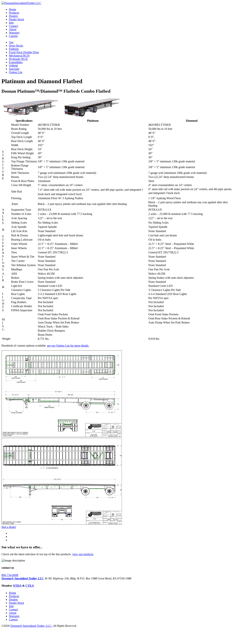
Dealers (13, 16)
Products (14, 12)
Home (12, 9)
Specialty (14, 68)
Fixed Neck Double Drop (24, 52)
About (12, 29)
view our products (82, 554)
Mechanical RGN (19, 55)
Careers (13, 36)
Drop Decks (16, 45)
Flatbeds (14, 48)
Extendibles (16, 62)
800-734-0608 (9, 575)
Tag (11, 42)
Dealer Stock (16, 19)
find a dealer (8, 527)
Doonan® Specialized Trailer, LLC (22, 578)
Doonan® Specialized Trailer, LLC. (31, 625)
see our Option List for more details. (68, 345)
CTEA (29, 585)
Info (11, 22)
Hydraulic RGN (18, 58)
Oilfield (13, 65)
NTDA (17, 585)
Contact (13, 26)
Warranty (14, 32)
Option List (15, 72)
